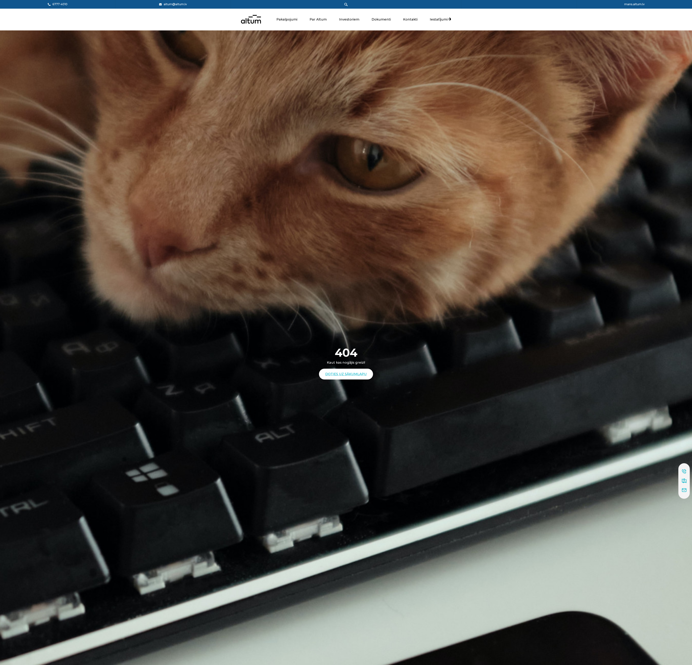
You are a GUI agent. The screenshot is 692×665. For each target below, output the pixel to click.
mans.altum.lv (634, 4)
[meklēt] (346, 4)
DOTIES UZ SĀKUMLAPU (346, 374)
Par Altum (318, 19)
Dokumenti (381, 19)
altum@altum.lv (175, 4)
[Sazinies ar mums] (684, 490)
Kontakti (410, 19)
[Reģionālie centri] (684, 481)
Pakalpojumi (286, 19)
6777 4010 (59, 4)
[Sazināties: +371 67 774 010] (684, 471)
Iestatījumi (439, 19)
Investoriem (349, 19)
